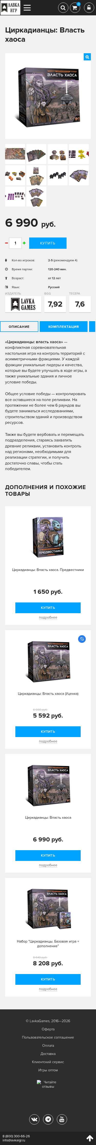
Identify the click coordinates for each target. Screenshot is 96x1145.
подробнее (48, 617)
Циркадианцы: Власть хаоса (48, 817)
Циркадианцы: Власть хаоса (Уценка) (48, 694)
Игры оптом (48, 1070)
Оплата (48, 1045)
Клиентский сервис (48, 1062)
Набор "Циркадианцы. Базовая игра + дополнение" (48, 943)
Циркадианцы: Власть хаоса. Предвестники (48, 570)
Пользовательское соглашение (48, 1037)
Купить (47, 243)
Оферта (48, 1029)
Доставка (48, 1054)
